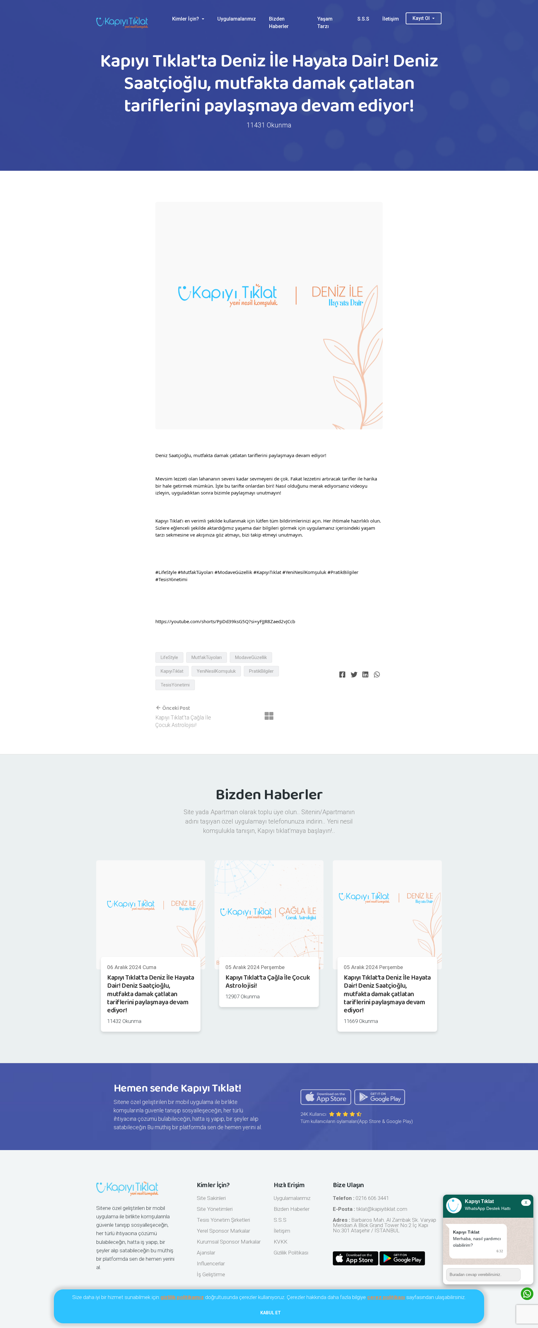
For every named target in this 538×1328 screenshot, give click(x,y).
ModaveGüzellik (251, 657)
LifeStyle (169, 657)
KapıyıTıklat (172, 671)
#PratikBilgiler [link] (343, 572)
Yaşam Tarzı (325, 22)
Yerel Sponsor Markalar (223, 1231)
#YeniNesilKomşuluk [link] (304, 572)
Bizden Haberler (279, 22)
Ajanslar (206, 1252)
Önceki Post (175, 708)
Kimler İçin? (186, 19)
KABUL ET (270, 1312)
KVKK (280, 1242)
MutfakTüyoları (206, 657)
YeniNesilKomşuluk (216, 671)
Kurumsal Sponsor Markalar (229, 1242)
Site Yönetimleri (215, 1209)
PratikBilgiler (261, 671)
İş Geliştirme (211, 1274)
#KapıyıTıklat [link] (267, 572)
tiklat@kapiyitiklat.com (381, 1209)
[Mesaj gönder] (527, 1275)
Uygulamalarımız (236, 19)
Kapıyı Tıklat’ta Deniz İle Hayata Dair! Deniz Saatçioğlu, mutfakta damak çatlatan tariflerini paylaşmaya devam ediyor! (150, 994)
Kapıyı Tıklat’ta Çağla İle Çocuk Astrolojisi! (267, 981)
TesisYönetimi (175, 685)
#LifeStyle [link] (166, 572)
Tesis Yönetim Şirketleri (223, 1220)
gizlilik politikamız (182, 1297)
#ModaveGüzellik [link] (233, 572)
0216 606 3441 (372, 1198)
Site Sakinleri (211, 1198)
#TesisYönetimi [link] (171, 579)
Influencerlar (211, 1263)
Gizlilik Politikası (291, 1252)
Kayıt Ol (422, 18)
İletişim (390, 19)
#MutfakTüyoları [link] (195, 572)
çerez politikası (386, 1297)
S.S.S (363, 19)
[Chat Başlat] (527, 1293)
